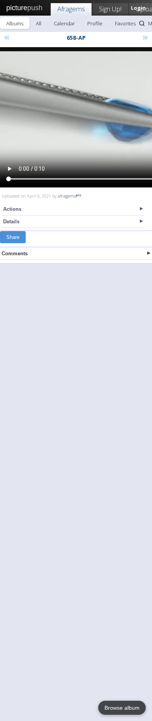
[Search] (142, 23)
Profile (95, 23)
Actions (12, 209)
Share (12, 237)
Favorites (125, 23)
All (38, 23)
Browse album (122, 708)
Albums (14, 23)
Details (11, 221)
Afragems (71, 8)
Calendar (64, 23)
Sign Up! (110, 8)
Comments (15, 253)
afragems (67, 196)
